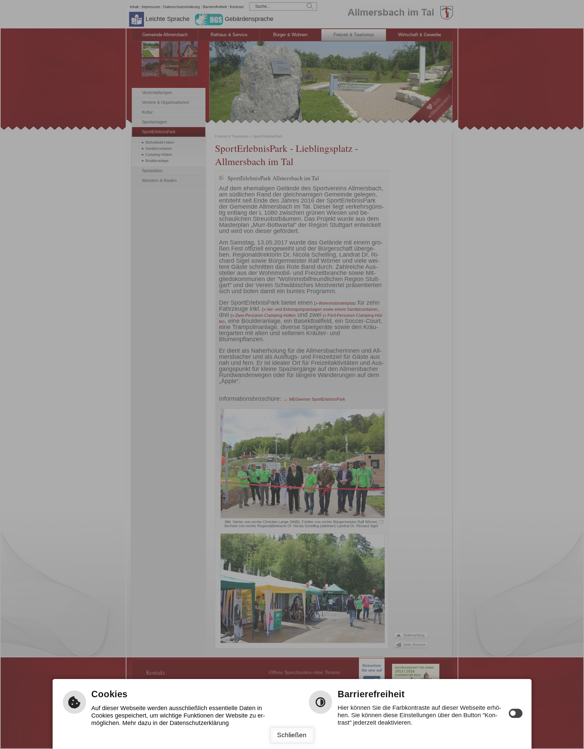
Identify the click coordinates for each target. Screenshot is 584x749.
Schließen (292, 735)
